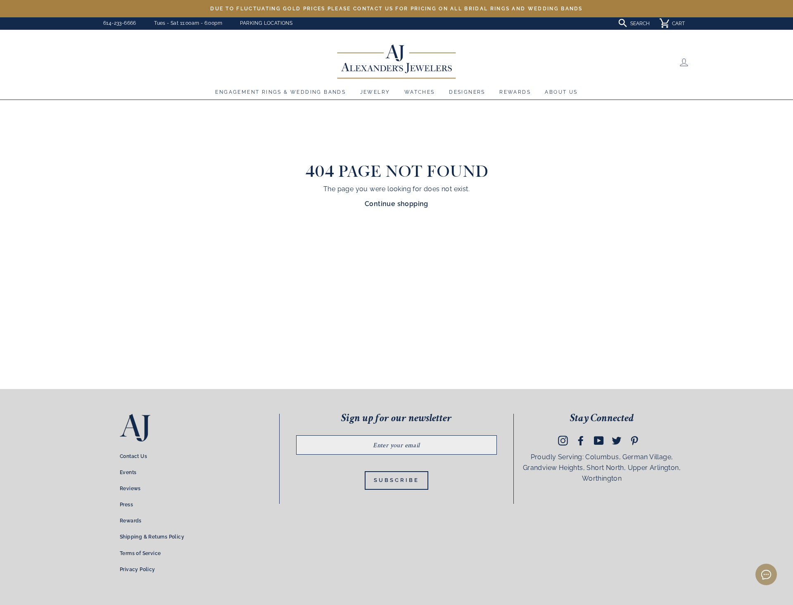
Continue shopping (396, 204)
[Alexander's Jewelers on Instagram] (563, 440)
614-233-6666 (119, 23)
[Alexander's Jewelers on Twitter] (617, 440)
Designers (467, 92)
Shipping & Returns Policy (152, 537)
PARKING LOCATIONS (266, 23)
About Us (561, 92)
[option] (396, 8)
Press (126, 505)
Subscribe (396, 480)
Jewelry (375, 92)
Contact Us (133, 456)
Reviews (130, 488)
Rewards (515, 92)
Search (640, 23)
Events (128, 472)
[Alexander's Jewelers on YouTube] (599, 440)
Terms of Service (140, 553)
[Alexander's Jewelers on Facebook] (581, 440)
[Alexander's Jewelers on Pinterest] (634, 440)
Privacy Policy (137, 569)
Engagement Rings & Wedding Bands (280, 92)
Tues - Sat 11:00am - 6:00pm (188, 23)
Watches (419, 92)
